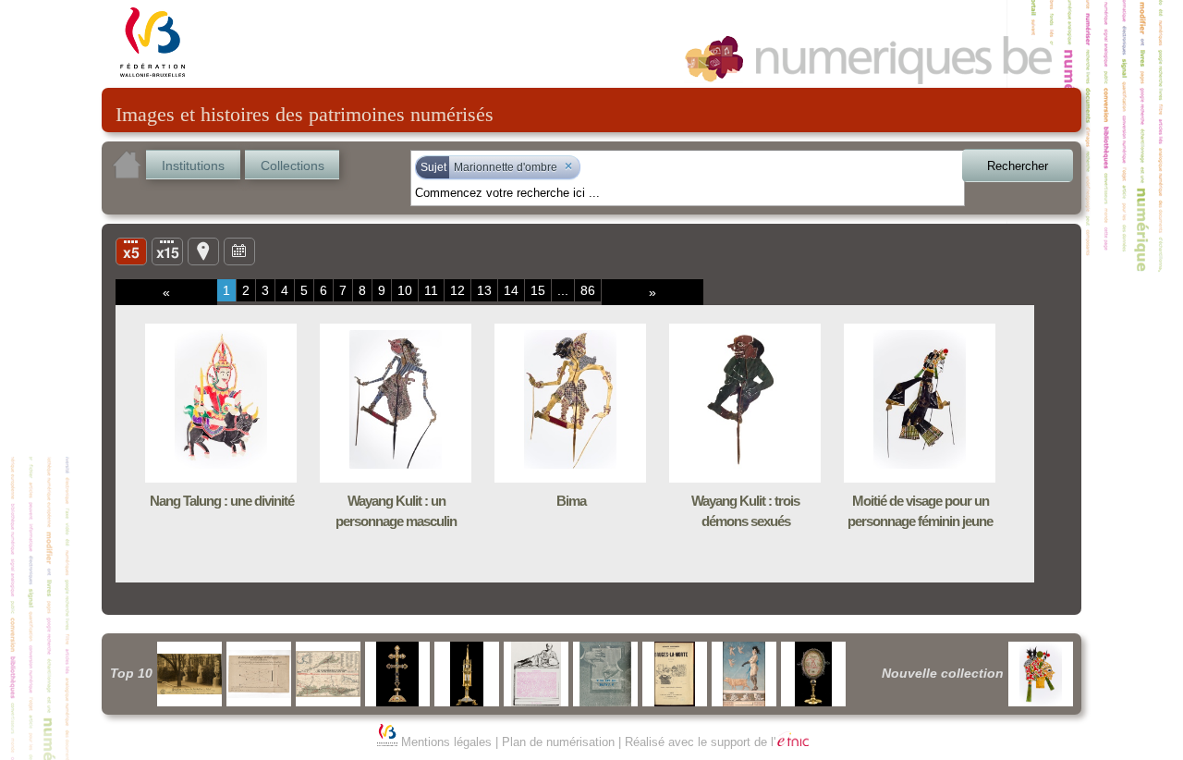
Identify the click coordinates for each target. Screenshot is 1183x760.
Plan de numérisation (558, 742)
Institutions (193, 165)
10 (404, 290)
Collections (292, 165)
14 (511, 290)
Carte (203, 251)
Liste (167, 251)
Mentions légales (446, 742)
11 (431, 290)
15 (538, 290)
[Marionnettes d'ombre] (1040, 674)
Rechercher (1017, 166)
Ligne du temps (239, 251)
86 (587, 290)
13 (484, 290)
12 (457, 290)
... (562, 290)
